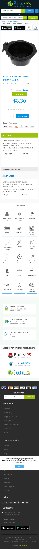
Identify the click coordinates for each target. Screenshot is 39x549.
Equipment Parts (33, 17)
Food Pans (7, 289)
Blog (5, 454)
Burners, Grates (32, 233)
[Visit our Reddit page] (23, 502)
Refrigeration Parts (19, 220)
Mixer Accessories (7, 262)
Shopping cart (9, 487)
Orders (6, 479)
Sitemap (7, 409)
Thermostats (32, 218)
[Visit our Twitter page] (7, 502)
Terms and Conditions (11, 425)
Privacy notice (8, 421)
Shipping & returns (10, 417)
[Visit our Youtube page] (15, 502)
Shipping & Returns (11, 169)
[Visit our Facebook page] (3, 502)
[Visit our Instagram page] (27, 502)
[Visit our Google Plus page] (19, 502)
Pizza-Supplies (32, 290)
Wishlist (7, 491)
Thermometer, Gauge (8, 248)
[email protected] (9, 519)
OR (19, 14)
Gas (7, 275)
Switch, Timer (19, 262)
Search (6, 446)
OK (19, 466)
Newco (25, 90)
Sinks (19, 275)
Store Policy (8, 413)
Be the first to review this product (19, 109)
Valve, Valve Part (7, 219)
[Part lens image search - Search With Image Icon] (29, 28)
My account (8, 475)
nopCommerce (23, 546)
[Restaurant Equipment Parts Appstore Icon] (6, 28)
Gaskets (19, 247)
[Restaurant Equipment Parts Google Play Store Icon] (19, 28)
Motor (7, 232)
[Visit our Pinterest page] (11, 502)
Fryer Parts (19, 232)
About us (7, 432)
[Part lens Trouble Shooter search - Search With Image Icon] (35, 28)
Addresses (7, 483)
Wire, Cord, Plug (32, 248)
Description (7, 135)
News (6, 450)
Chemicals (19, 289)
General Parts (32, 262)
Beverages (32, 275)
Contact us (7, 428)
